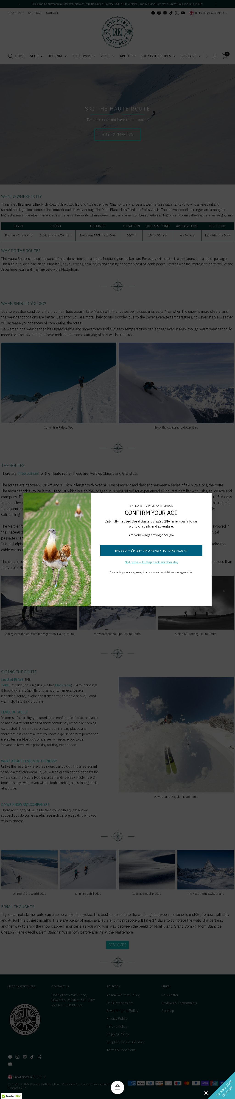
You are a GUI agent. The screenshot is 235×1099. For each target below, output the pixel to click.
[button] (221, 1085)
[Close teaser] (206, 1093)
